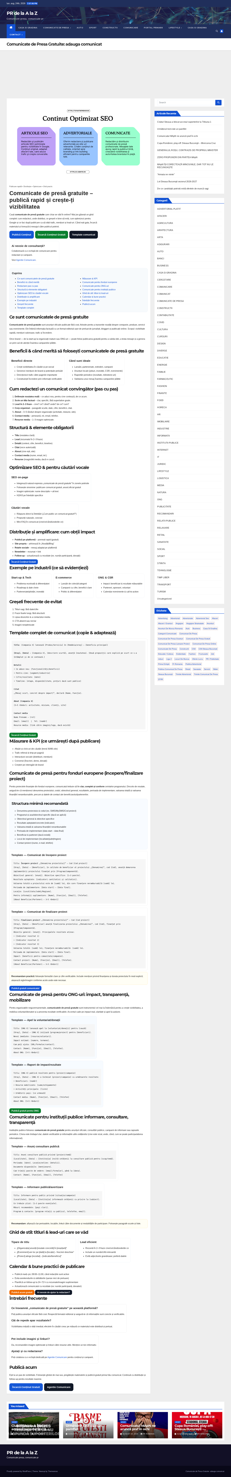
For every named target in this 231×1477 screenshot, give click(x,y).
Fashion (192, 654)
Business (196, 628)
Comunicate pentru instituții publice (99, 289)
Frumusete (203, 654)
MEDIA (160, 485)
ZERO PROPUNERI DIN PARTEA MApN (177, 157)
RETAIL (161, 535)
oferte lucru (197, 659)
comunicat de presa (188, 634)
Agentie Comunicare (26, 260)
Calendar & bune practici (94, 297)
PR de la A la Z (22, 13)
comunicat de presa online (204, 644)
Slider (215, 669)
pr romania (177, 664)
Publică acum (88, 304)
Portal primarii (153, 27)
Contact (15, 34)
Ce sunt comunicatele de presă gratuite (35, 278)
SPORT (93, 27)
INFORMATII (163, 436)
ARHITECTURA (165, 230)
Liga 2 (169, 659)
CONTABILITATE (165, 315)
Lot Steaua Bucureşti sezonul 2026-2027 (177, 181)
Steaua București (165, 674)
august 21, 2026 (76, 1434)
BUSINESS (163, 266)
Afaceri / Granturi (165, 623)
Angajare (179, 623)
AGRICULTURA (165, 223)
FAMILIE (161, 372)
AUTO (80, 27)
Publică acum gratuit (21, 1292)
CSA (194, 649)
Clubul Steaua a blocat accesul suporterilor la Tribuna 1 (184, 122)
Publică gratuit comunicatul (25, 988)
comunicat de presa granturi (170, 639)
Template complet (25, 308)
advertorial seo (202, 618)
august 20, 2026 (131, 1434)
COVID (160, 322)
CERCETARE (164, 280)
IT (158, 457)
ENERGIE (162, 365)
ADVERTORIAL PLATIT (169, 209)
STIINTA (161, 563)
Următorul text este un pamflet (171, 129)
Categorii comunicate (167, 634)
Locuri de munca (182, 659)
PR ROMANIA (40, 1434)
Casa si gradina (210, 628)
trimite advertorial (183, 674)
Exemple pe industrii (27, 300)
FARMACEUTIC (165, 379)
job (212, 654)
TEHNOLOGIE (164, 570)
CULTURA (162, 329)
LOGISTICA (163, 478)
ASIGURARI (163, 244)
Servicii (207, 669)
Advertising (163, 618)
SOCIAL (161, 549)
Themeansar (52, 1471)
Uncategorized (164, 599)
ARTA (160, 237)
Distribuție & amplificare (28, 297)
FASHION (162, 386)
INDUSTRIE (163, 429)
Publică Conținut (21, 234)
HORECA (162, 407)
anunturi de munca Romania (170, 628)
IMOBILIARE (163, 421)
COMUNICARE (130, 27)
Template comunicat (83, 234)
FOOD (160, 400)
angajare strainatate (195, 623)
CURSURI (162, 336)
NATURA (161, 492)
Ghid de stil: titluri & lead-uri (95, 293)
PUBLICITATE (164, 506)
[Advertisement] (115, 70)
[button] (217, 31)
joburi (160, 659)
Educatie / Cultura (165, 654)
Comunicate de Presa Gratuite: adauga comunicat (205, 1471)
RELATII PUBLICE (166, 521)
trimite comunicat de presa (206, 674)
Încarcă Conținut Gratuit (51, 234)
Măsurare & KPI (89, 278)
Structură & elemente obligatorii (32, 289)
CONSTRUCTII (110, 27)
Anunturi (210, 623)
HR (158, 414)
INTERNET (162, 450)
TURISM (161, 592)
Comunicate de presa (167, 649)
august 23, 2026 (22, 1434)
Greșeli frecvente (25, 304)
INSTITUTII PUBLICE (167, 443)
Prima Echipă (163, 664)
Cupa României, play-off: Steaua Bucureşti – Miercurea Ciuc (186, 143)
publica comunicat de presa (170, 669)
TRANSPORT (164, 584)
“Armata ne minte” (165, 174)
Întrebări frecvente (90, 300)
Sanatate (197, 669)
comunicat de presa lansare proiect (174, 644)
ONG (159, 499)
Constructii (184, 649)
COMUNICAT (163, 294)
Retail (187, 669)
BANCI (160, 258)
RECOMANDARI (165, 514)
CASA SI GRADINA (27, 27)
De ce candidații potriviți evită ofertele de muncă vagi (183, 188)
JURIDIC (161, 464)
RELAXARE (163, 528)
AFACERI (162, 216)
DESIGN (161, 343)
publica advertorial (193, 664)
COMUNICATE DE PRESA (56, 27)
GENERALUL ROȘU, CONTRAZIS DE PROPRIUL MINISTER (187, 150)
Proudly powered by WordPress (19, 1471)
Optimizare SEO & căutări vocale (32, 293)
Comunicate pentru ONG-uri (95, 286)
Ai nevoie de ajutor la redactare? (53, 1292)
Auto (188, 628)
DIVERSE (162, 351)
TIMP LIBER (163, 577)
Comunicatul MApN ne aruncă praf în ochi (177, 136)
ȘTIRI (160, 679)
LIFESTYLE (175, 27)
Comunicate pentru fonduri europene (99, 282)
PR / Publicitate (212, 659)
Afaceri (215, 618)
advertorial (175, 618)
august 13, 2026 (185, 1434)
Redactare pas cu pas (27, 286)
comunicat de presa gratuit (198, 639)
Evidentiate (181, 654)
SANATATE (163, 542)
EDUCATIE (162, 358)
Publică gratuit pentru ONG (25, 1111)
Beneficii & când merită (28, 282)
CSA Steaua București (208, 649)
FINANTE (162, 393)
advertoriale (188, 618)
